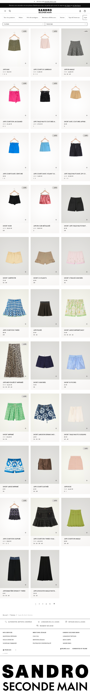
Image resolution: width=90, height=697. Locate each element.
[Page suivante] (54, 604)
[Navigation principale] (5, 11)
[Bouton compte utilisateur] (80, 11)
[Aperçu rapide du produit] (25, 63)
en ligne (67, 5)
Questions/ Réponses (10, 636)
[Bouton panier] (84, 11)
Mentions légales (39, 639)
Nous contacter (8, 639)
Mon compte (67, 639)
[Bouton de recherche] (10, 11)
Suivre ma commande (10, 643)
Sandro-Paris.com (50, 1)
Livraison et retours (69, 636)
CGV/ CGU (36, 636)
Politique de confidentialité (42, 643)
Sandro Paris (67, 643)
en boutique (77, 5)
